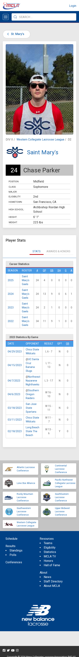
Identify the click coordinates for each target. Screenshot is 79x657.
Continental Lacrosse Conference (61, 469)
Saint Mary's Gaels (25, 280)
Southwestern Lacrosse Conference (24, 511)
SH (59, 270)
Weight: (13, 222)
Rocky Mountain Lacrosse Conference (25, 497)
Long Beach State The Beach (32, 431)
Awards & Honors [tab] (58, 251)
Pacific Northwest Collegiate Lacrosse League (65, 483)
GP (44, 270)
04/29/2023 (15, 351)
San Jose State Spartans (31, 408)
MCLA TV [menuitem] (50, 556)
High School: (16, 209)
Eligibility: (15, 196)
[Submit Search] (15, 17)
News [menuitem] (47, 577)
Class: (12, 186)
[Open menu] (6, 17)
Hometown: (15, 202)
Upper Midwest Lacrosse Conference (62, 511)
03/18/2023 (15, 407)
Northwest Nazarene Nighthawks (33, 380)
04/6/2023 (14, 394)
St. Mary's (17, 34)
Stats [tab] (37, 251)
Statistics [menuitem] (50, 552)
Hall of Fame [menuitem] (52, 565)
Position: (14, 181)
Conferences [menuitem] (14, 562)
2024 (11, 293)
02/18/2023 (15, 431)
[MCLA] (12, 5)
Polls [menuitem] (13, 555)
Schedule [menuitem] (11, 538)
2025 (11, 280)
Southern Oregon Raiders (32, 394)
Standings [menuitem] (16, 550)
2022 (11, 321)
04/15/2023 (15, 365)
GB (51, 270)
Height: (13, 217)
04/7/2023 (14, 380)
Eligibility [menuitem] (49, 547)
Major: (13, 191)
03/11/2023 (15, 419)
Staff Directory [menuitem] (53, 581)
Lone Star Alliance (26, 483)
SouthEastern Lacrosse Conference (62, 497)
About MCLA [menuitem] (52, 586)
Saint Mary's (42, 152)
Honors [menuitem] (48, 561)
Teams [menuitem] (48, 543)
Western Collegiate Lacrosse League (40, 139)
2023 (11, 307)
